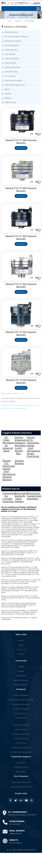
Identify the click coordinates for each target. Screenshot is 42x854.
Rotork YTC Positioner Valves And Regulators (33, 444)
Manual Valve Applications (15, 85)
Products (18, 21)
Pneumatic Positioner (13, 41)
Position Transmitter (12, 67)
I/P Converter (10, 76)
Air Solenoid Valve (7, 448)
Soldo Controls (10, 102)
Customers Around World (21, 787)
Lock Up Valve (10, 54)
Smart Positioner (11, 32)
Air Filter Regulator (12, 45)
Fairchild (8, 94)
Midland (8, 98)
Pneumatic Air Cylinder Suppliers (9, 497)
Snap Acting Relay (12, 59)
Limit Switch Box (11, 72)
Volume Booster (30, 21)
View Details (21, 148)
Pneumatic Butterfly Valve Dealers (21, 497)
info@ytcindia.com (20, 408)
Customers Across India (21, 782)
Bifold (7, 89)
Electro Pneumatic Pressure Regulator (21, 441)
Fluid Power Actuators (13, 80)
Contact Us (21, 649)
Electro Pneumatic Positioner (16, 37)
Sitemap (21, 654)
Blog (21, 645)
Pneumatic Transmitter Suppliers (34, 496)
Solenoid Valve (10, 63)
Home (9, 21)
